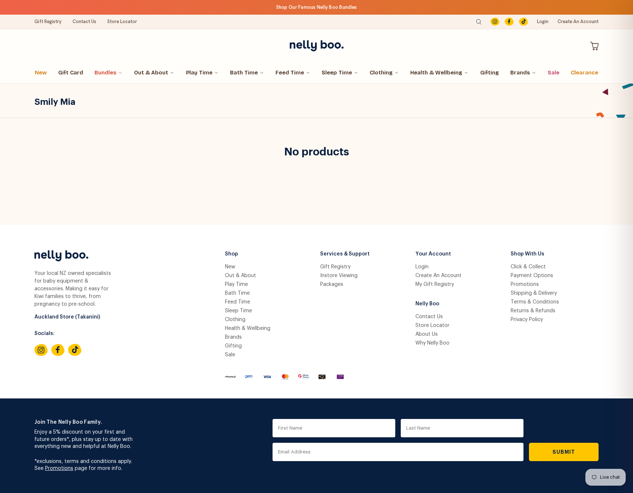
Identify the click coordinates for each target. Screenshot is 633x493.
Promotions (525, 284)
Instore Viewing (339, 275)
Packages (331, 284)
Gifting (489, 72)
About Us (426, 334)
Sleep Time (337, 72)
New (41, 72)
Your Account (433, 254)
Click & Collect (528, 266)
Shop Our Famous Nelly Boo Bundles (316, 7)
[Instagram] (495, 22)
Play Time (199, 72)
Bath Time (244, 72)
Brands (520, 72)
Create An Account (578, 21)
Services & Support (345, 254)
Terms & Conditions (535, 302)
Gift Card (70, 72)
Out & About (151, 72)
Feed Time (289, 72)
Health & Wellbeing (436, 72)
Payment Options (532, 275)
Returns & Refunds (533, 310)
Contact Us (84, 21)
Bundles (105, 72)
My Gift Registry (434, 284)
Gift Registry (48, 21)
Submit (563, 452)
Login (542, 21)
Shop (231, 254)
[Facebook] (509, 22)
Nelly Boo (427, 303)
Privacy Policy (527, 319)
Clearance (584, 72)
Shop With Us (527, 254)
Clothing (381, 72)
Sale (553, 72)
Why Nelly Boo (432, 343)
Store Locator (122, 21)
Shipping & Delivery (534, 293)
